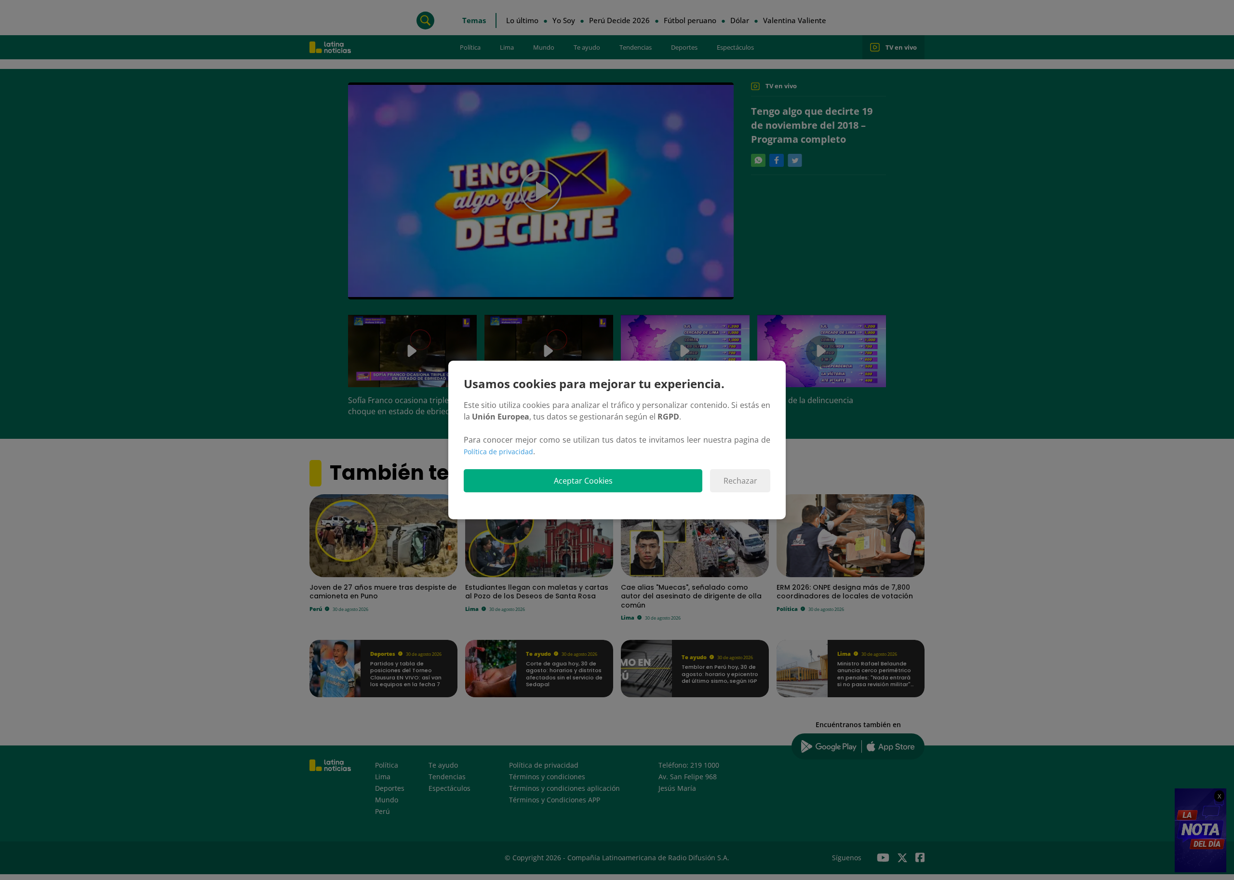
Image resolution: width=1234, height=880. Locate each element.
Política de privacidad (498, 451)
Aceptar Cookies (583, 480)
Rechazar (740, 480)
